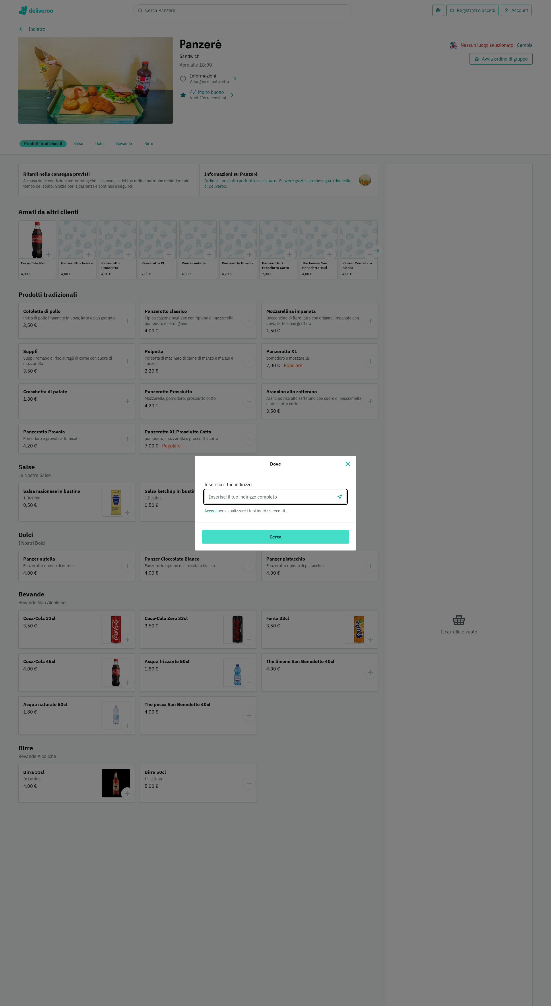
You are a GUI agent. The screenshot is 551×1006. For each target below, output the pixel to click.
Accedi (210, 510)
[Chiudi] (347, 463)
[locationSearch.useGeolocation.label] (339, 496)
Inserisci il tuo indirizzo (228, 484)
